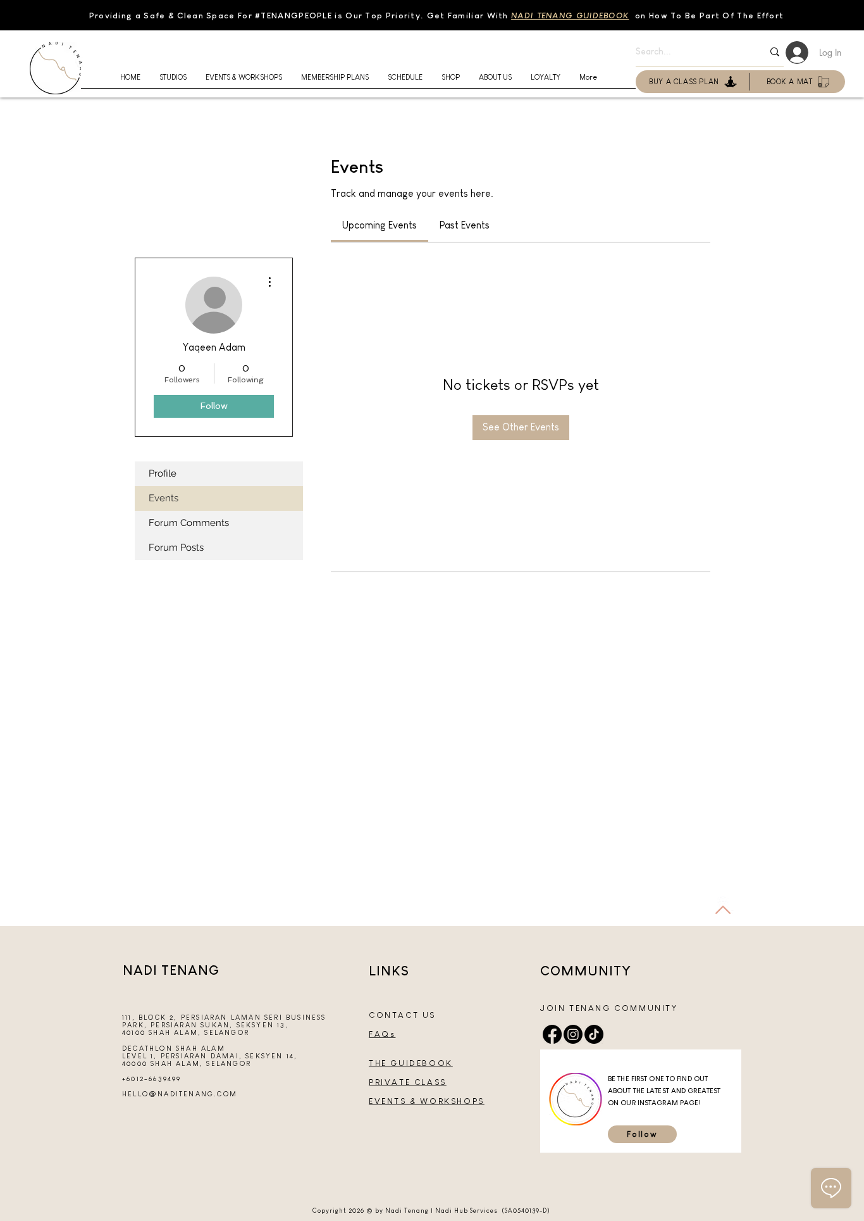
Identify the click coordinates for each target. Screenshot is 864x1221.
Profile (162, 473)
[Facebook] (552, 1034)
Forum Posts (176, 547)
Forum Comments (189, 523)
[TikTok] (593, 1034)
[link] (379, 225)
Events (163, 498)
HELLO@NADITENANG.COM (179, 1094)
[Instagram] (573, 1034)
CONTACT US (402, 1015)
